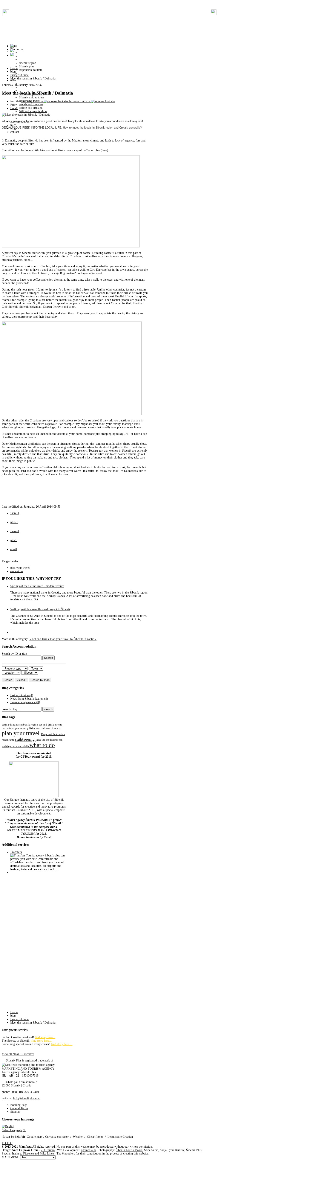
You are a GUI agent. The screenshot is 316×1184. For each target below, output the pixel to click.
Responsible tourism (53, 734)
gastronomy (22, 728)
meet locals (53, 728)
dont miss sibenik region (24, 724)
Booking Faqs (18, 1104)
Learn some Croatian (120, 1136)
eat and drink (47, 724)
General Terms (19, 1108)
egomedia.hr (88, 1150)
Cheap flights (95, 1136)
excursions (16, 571)
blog (13, 71)
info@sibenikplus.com (26, 1098)
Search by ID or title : (15, 653)
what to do (42, 745)
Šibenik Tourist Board (129, 1150)
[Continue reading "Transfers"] (18, 855)
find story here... (45, 1037)
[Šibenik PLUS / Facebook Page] (6, 15)
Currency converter (57, 1136)
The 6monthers (66, 1153)
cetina (5, 724)
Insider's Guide (19, 75)
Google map (34, 1136)
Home (14, 68)
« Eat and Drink (39, 639)
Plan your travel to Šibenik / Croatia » (73, 639)
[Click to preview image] (26, 114)
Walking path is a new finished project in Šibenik (40, 609)
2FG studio (48, 1150)
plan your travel (20, 567)
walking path (10, 746)
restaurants (8, 739)
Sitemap (15, 1111)
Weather (78, 1136)
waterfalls (23, 746)
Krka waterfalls (38, 728)
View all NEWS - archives (18, 1054)
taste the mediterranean (49, 739)
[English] (8, 1126)
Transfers (16, 852)
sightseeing (25, 739)
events (58, 724)
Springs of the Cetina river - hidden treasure (37, 586)
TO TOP (7, 1143)
